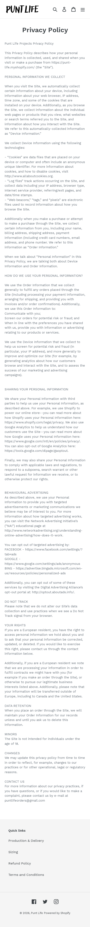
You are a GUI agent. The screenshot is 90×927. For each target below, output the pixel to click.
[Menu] (82, 9)
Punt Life (37, 913)
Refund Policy (19, 863)
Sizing (13, 852)
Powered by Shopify (57, 913)
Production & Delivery (26, 841)
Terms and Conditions (26, 875)
